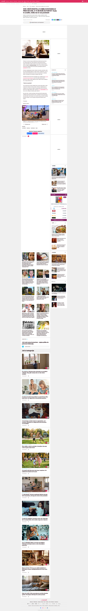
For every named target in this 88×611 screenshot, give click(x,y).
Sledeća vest (44, 124)
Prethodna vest (27, 124)
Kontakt (40, 605)
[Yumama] (3, 1)
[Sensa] (47, 603)
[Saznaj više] (65, 166)
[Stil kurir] (56, 603)
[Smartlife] (53, 603)
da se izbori (43, 89)
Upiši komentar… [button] (28, 346)
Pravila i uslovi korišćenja (35, 605)
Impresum (29, 605)
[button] (47, 20)
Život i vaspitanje (32, 6)
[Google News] (47, 608)
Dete (28, 6)
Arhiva (59, 605)
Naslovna (24, 6)
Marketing (55, 605)
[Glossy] (59, 603)
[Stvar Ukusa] (39, 603)
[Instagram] (43, 608)
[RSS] (45, 608)
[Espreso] (36, 603)
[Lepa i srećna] (43, 603)
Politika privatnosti (51, 605)
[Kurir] (33, 603)
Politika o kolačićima (45, 605)
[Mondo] (29, 603)
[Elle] (50, 603)
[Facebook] (41, 608)
